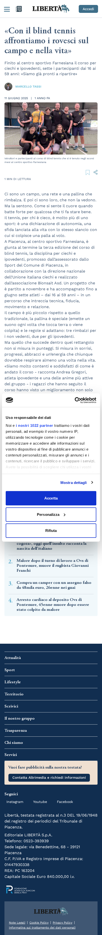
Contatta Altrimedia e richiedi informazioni (49, 777)
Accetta (51, 498)
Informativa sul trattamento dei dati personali (42, 927)
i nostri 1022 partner (34, 425)
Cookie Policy (39, 922)
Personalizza (48, 514)
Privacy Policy (62, 922)
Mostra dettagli (73, 482)
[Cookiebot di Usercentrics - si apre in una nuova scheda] (74, 400)
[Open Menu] (7, 9)
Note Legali (17, 922)
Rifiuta (51, 530)
